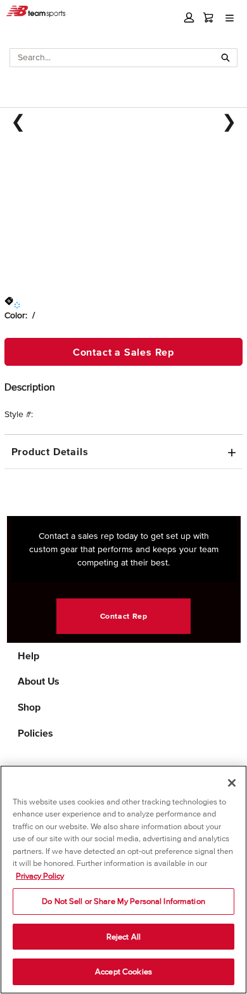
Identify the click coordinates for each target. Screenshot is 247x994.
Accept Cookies (123, 971)
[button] (189, 17)
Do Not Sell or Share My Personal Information (123, 901)
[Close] (232, 783)
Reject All (123, 936)
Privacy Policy (40, 876)
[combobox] (112, 57)
